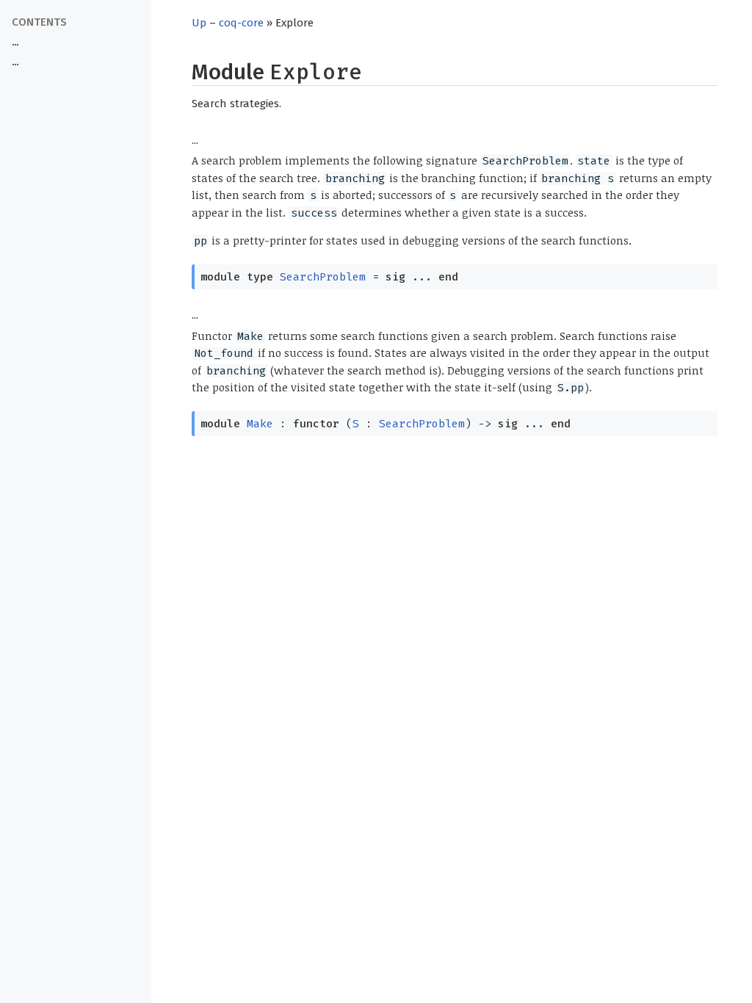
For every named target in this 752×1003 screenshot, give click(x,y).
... (15, 42)
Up (199, 22)
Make (260, 423)
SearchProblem (323, 276)
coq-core (241, 22)
